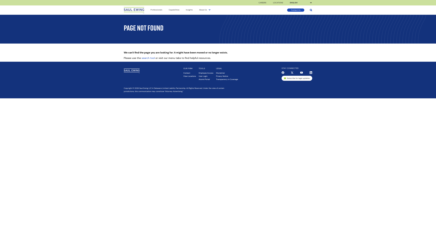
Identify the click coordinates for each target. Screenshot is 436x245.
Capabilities (174, 10)
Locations (278, 2)
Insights (189, 10)
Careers (262, 2)
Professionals (156, 10)
